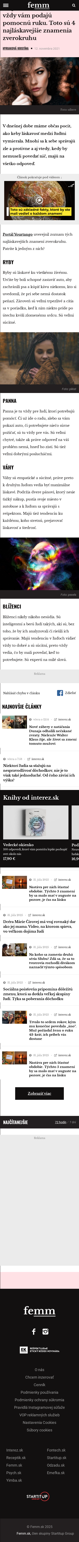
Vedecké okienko (18, 845)
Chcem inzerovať (39, 1377)
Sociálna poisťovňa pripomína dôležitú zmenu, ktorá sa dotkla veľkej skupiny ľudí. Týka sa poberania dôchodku (37, 994)
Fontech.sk (56, 1450)
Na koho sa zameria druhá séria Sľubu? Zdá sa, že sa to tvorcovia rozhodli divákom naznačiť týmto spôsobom (52, 961)
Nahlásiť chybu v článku (21, 693)
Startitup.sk (56, 1457)
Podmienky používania (39, 1392)
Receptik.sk (16, 1457)
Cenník (39, 1385)
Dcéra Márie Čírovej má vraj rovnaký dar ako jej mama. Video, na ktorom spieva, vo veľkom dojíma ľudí (39, 926)
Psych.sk (13, 1473)
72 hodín (60, 1122)
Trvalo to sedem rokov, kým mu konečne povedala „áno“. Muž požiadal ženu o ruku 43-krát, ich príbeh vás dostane (52, 1030)
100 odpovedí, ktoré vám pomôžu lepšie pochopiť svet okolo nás (35, 852)
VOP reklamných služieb (39, 1415)
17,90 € (9, 859)
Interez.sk (14, 1450)
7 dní (73, 1122)
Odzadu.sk (56, 1465)
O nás (39, 1370)
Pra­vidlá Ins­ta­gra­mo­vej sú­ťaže (39, 1407)
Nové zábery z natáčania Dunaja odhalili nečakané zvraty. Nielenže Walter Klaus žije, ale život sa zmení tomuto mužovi (52, 735)
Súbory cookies (39, 1430)
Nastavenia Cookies (39, 1422)
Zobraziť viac (39, 1093)
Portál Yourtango (18, 234)
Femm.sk (14, 1465)
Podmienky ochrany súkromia (39, 1400)
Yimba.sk (14, 1480)
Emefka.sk (56, 1473)
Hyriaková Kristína (16, 48)
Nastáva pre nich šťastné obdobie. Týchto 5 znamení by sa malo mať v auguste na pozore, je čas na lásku (52, 893)
